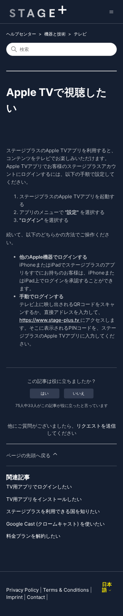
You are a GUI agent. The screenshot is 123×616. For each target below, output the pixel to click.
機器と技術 (55, 33)
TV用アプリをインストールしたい (44, 499)
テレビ (80, 33)
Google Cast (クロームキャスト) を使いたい (55, 524)
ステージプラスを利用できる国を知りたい (53, 511)
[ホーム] (36, 12)
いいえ (79, 393)
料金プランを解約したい (33, 536)
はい (45, 393)
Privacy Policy (22, 590)
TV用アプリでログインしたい (39, 487)
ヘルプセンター (21, 33)
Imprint (14, 597)
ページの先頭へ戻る (29, 455)
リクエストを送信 (96, 426)
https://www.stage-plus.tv (49, 320)
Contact (36, 597)
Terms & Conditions (66, 590)
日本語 (107, 587)
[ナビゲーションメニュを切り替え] (111, 11)
